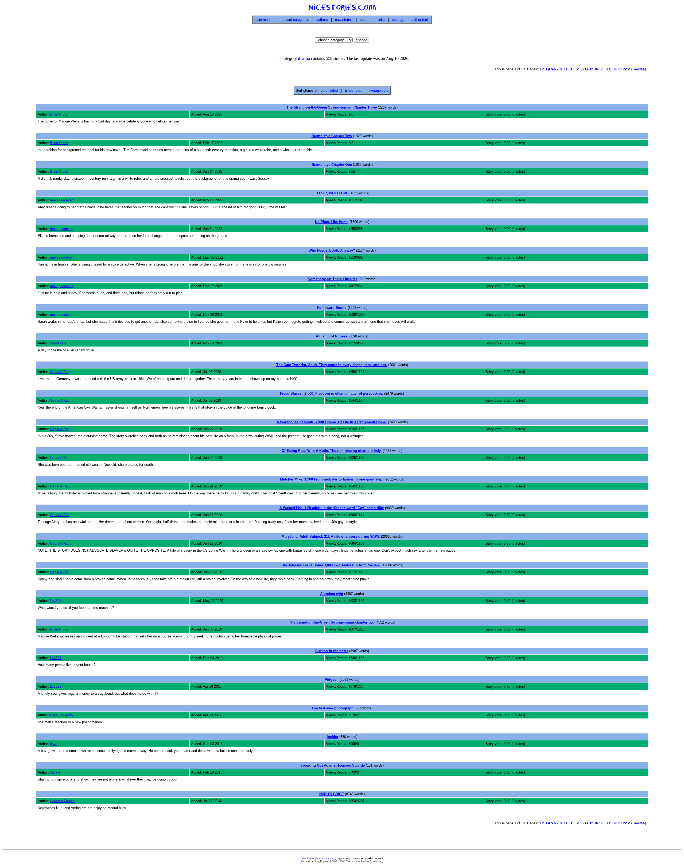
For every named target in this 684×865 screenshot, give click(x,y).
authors (322, 20)
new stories (344, 20)
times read (353, 91)
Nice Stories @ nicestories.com (318, 858)
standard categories (294, 20)
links (381, 20)
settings (398, 20)
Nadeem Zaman (62, 801)
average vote (378, 91)
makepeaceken (61, 200)
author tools (420, 20)
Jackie (55, 772)
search (365, 20)
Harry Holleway (61, 715)
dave (53, 744)
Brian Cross (59, 114)
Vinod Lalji (58, 343)
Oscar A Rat (59, 372)
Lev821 (55, 601)
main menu (262, 20)
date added (329, 91)
